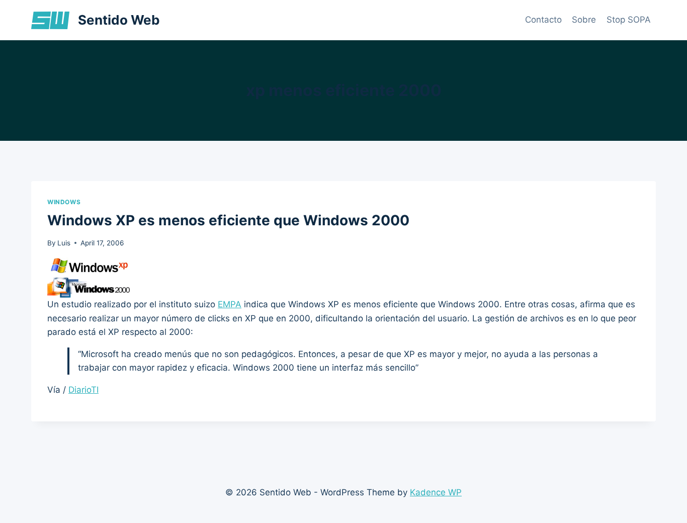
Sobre (584, 20)
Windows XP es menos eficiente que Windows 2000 (228, 220)
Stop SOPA (629, 20)
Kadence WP (436, 492)
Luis (63, 243)
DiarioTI (83, 390)
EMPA (229, 304)
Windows (63, 202)
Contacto (543, 20)
